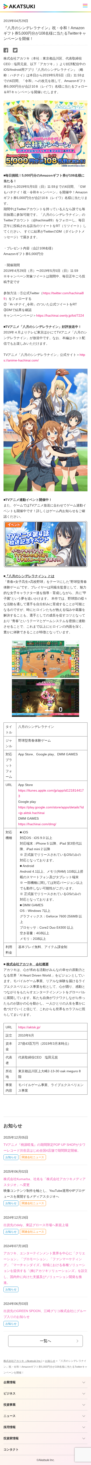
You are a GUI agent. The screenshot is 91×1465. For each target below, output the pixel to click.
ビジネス (10, 1393)
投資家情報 (11, 1438)
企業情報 (10, 1382)
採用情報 (10, 1427)
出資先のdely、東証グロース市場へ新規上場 (36, 1225)
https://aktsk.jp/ (29, 1027)
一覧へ (45, 1341)
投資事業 (10, 1404)
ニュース (10, 1415)
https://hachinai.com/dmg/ (37, 824)
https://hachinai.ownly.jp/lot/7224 (60, 315)
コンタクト (11, 1449)
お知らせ (11, 1157)
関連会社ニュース (33, 1157)
